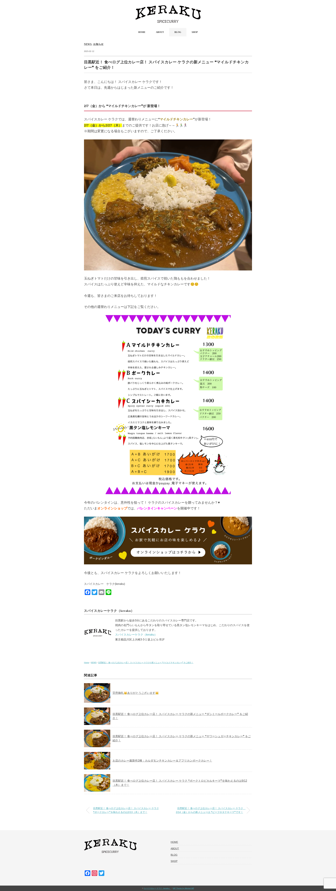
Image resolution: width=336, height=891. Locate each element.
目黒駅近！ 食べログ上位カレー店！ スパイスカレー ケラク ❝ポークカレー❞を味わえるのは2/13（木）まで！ (126, 810)
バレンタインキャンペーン (157, 508)
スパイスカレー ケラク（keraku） (157, 888)
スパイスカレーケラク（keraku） (136, 634)
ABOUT (160, 32)
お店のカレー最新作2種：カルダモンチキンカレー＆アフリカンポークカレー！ (162, 760)
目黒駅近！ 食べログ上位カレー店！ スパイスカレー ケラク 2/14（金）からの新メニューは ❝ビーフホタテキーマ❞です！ (211, 810)
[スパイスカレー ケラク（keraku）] (168, 7)
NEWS (88, 44)
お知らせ (98, 44)
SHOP (195, 32)
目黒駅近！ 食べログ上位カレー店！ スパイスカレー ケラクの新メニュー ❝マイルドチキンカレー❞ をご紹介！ (145, 662)
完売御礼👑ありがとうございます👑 (136, 692)
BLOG (177, 32)
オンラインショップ (112, 508)
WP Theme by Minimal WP (183, 888)
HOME (141, 32)
